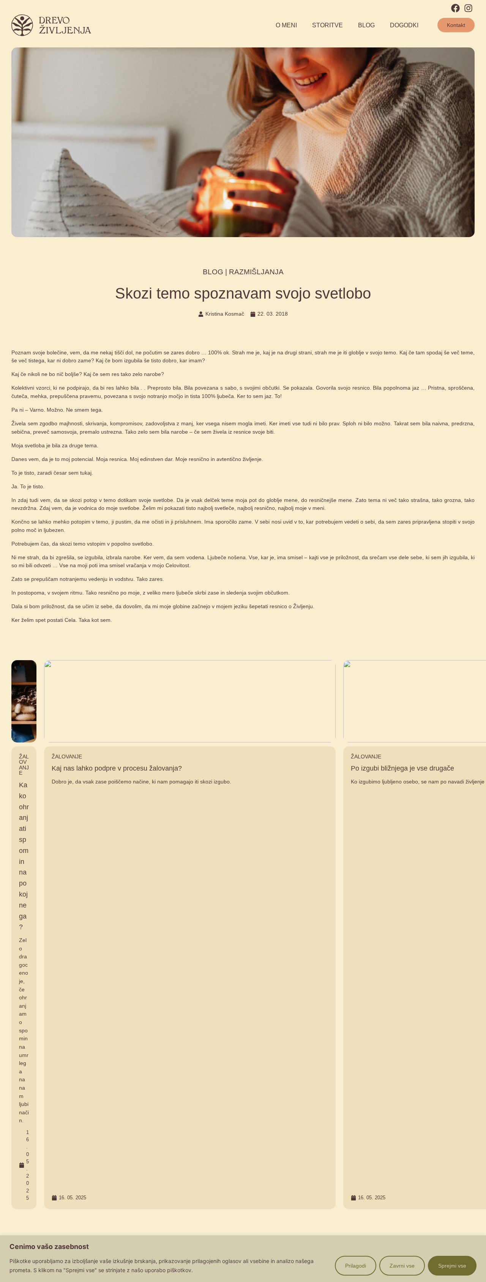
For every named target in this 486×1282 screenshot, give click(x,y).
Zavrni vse (402, 1266)
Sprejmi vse (452, 1266)
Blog (366, 25)
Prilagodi (355, 1266)
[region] (243, 1258)
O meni (286, 25)
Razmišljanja (256, 272)
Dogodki (404, 25)
